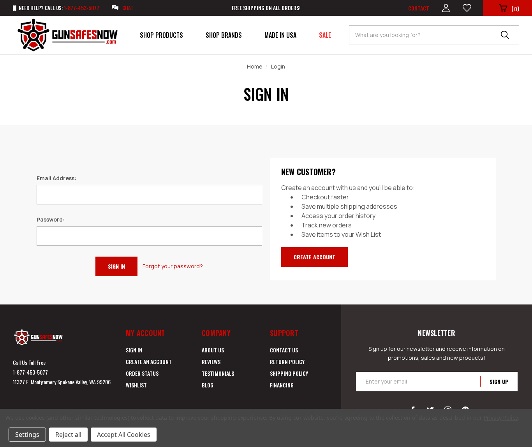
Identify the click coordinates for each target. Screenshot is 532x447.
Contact (418, 8)
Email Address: (56, 178)
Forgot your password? (173, 266)
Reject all (68, 434)
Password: (51, 219)
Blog (207, 385)
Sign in (134, 350)
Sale (325, 35)
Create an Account (149, 361)
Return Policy (287, 361)
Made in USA (280, 35)
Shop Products (161, 35)
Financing (282, 385)
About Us (213, 350)
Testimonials (218, 373)
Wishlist (136, 385)
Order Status (142, 373)
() (515, 8)
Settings (27, 434)
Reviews (211, 361)
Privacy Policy (501, 417)
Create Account (314, 257)
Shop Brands (224, 35)
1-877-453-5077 (30, 372)
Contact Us (284, 350)
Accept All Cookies (123, 434)
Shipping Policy (289, 373)
